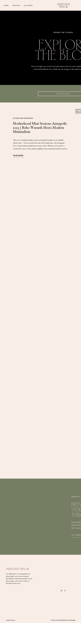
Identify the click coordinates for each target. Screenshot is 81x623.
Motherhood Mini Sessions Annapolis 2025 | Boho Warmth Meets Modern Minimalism (40, 128)
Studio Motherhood (23, 118)
